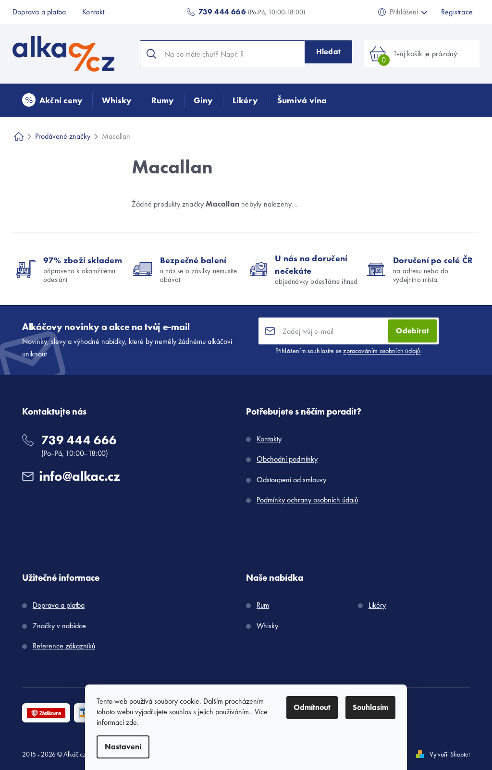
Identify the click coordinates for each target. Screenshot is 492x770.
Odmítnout (312, 707)
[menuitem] (52, 100)
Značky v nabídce (59, 626)
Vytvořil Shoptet (450, 754)
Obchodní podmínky (287, 459)
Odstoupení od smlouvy (291, 480)
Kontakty (269, 439)
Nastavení (123, 747)
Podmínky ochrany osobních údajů (307, 500)
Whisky (267, 626)
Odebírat (412, 331)
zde (131, 722)
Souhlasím (370, 707)
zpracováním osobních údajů (381, 350)
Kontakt (93, 12)
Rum (263, 605)
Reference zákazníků (64, 646)
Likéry (377, 605)
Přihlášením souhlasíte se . (348, 350)
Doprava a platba (39, 12)
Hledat (328, 52)
